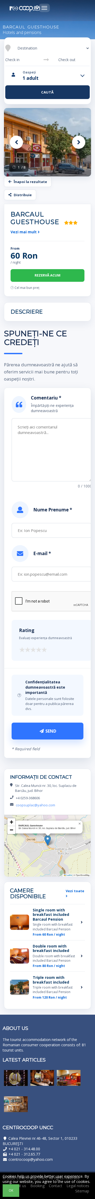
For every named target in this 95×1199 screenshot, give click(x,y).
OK (11, 1190)
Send (50, 731)
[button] (47, 840)
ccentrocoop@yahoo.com (30, 1159)
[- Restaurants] (16, 1082)
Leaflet (69, 875)
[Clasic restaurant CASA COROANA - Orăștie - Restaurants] (42, 1082)
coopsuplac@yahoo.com (35, 805)
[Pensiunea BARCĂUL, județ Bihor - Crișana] (47, 142)
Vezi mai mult (24, 231)
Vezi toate (75, 891)
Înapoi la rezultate (30, 181)
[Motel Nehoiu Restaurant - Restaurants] (16, 1108)
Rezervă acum (47, 275)
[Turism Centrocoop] (25, 9)
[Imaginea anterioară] (16, 142)
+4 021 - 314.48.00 (24, 1148)
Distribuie (23, 195)
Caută (47, 92)
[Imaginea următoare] (78, 142)
